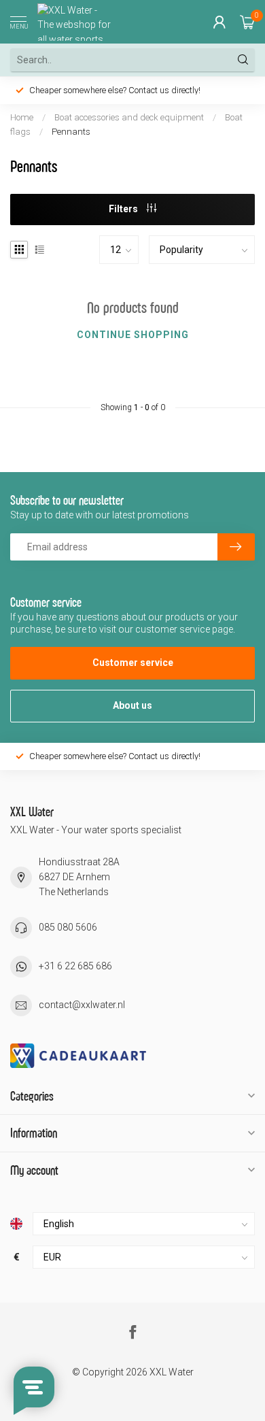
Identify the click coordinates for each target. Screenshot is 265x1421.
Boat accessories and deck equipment (129, 117)
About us (132, 705)
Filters (124, 208)
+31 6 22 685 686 (75, 965)
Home (21, 117)
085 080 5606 (68, 927)
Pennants (71, 132)
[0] (247, 21)
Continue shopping (133, 334)
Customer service (132, 662)
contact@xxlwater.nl (82, 1004)
